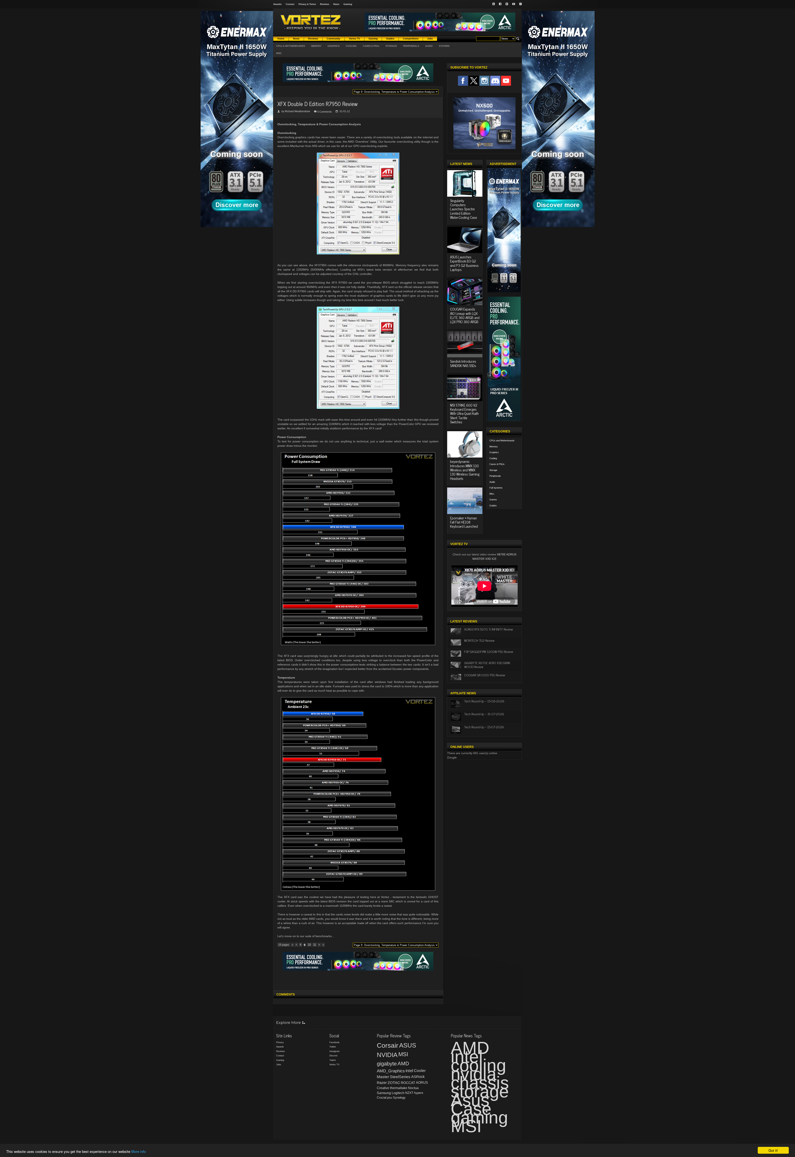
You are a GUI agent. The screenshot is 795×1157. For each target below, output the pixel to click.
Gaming (347, 4)
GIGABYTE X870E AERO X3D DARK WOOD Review (487, 664)
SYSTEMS (444, 46)
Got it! (773, 1150)
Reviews (324, 4)
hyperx (418, 1092)
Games (493, 499)
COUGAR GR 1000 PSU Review (484, 675)
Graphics (494, 452)
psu (389, 1097)
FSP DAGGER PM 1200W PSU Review (488, 651)
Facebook (334, 1042)
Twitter (332, 1046)
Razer (382, 1083)
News (336, 4)
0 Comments (324, 111)
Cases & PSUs (497, 464)
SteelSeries (400, 1077)
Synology (399, 1097)
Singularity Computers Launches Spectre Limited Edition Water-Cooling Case (463, 209)
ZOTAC (394, 1083)
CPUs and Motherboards (501, 440)
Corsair (387, 1045)
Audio (492, 482)
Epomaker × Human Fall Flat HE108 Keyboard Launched (464, 522)
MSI (403, 1054)
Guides (493, 505)
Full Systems (495, 487)
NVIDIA (387, 1054)
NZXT (409, 1092)
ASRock (418, 1077)
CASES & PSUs (371, 46)
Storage (493, 470)
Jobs (278, 1064)
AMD (403, 1063)
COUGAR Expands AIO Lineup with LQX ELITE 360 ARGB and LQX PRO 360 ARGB (464, 315)
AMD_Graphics (391, 1071)
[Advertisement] (358, 979)
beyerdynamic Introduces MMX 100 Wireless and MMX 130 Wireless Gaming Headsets (464, 470)
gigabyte (387, 1064)
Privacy (280, 1042)
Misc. (492, 493)
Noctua (413, 1088)
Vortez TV (334, 1064)
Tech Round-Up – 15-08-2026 (484, 701)
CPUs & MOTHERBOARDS (290, 46)
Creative (383, 1088)
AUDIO (429, 46)
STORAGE (391, 46)
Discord (333, 1055)
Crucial (381, 1097)
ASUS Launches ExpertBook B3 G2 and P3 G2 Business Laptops (464, 263)
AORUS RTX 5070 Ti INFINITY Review (488, 629)
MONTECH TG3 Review (479, 640)
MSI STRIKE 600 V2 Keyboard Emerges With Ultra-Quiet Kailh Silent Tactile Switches (464, 413)
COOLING (351, 46)
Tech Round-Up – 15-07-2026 (484, 727)
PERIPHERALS (411, 46)
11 (314, 944)
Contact (290, 4)
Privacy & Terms (307, 4)
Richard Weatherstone (297, 111)
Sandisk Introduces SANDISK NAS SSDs (463, 363)
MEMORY (316, 46)
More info (138, 1151)
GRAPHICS (334, 46)
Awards (277, 4)
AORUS (422, 1082)
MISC (279, 53)
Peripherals (495, 476)
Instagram (334, 1051)
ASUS (407, 1045)
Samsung (384, 1093)
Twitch (332, 1060)
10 (309, 944)
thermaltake (398, 1088)
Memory (493, 446)
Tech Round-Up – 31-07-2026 (484, 713)
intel (409, 1070)
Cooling (493, 458)
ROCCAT (408, 1083)
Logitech (398, 1093)
